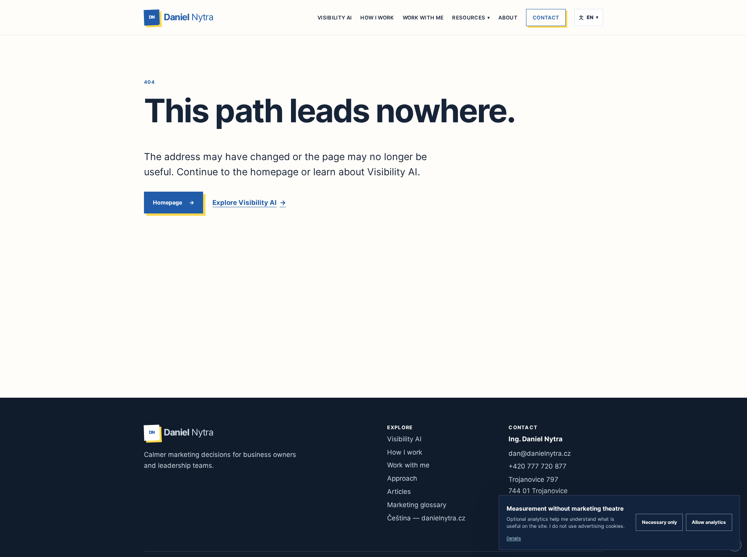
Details (514, 538)
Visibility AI (334, 17)
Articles (399, 491)
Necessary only (659, 522)
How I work (377, 17)
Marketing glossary (416, 505)
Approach (402, 478)
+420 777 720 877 (537, 466)
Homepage (167, 202)
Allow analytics (709, 522)
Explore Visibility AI (249, 202)
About (507, 17)
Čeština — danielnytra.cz (426, 518)
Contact (546, 17)
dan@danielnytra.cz (540, 453)
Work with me (423, 17)
